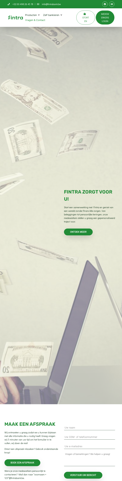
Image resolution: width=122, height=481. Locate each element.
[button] (33, 15)
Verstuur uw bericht (83, 475)
